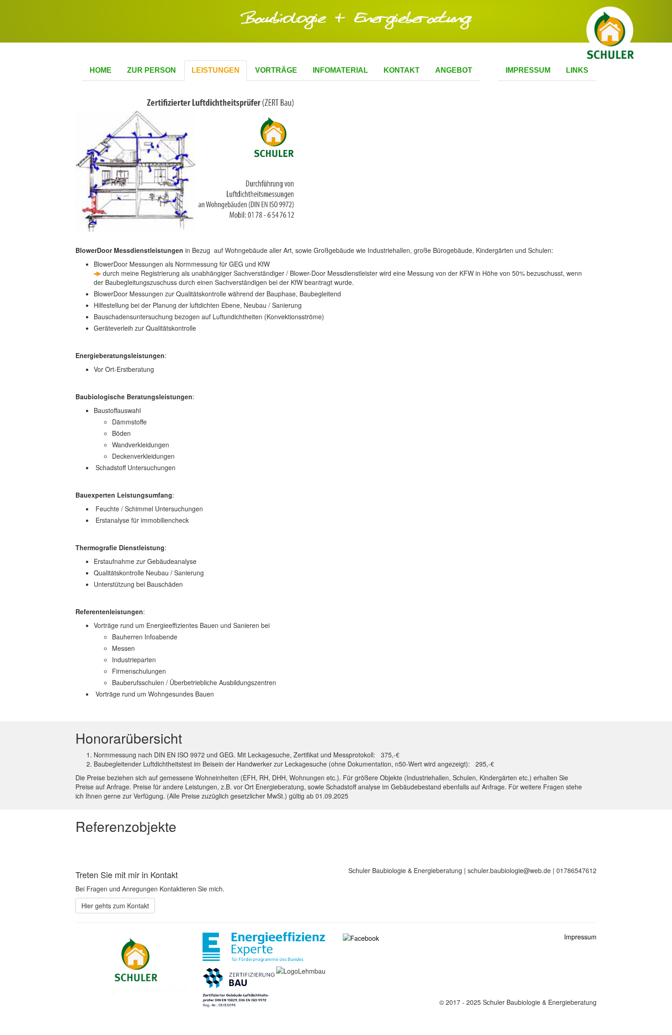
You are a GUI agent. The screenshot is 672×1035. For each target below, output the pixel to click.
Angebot (453, 70)
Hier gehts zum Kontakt (115, 905)
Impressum (528, 70)
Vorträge (276, 70)
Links (577, 70)
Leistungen (216, 70)
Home (101, 70)
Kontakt (402, 70)
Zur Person (151, 70)
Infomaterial (340, 70)
